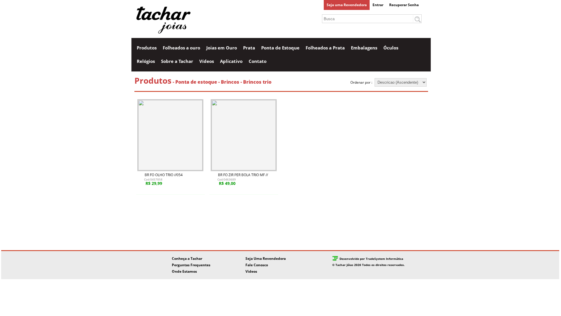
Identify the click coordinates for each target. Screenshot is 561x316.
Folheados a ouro (181, 48)
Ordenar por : (361, 82)
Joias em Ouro (221, 48)
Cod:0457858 (153, 179)
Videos (251, 271)
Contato (257, 61)
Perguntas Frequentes (191, 264)
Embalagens (364, 48)
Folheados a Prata (325, 48)
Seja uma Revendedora (347, 4)
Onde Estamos (184, 271)
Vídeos (206, 61)
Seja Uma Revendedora (265, 258)
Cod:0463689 (226, 179)
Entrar (378, 4)
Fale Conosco (256, 264)
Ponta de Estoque (280, 48)
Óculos (390, 48)
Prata (249, 48)
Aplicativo (231, 61)
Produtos (147, 48)
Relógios (146, 61)
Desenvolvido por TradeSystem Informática (371, 259)
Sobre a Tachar (177, 61)
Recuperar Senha (404, 4)
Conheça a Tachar (187, 258)
